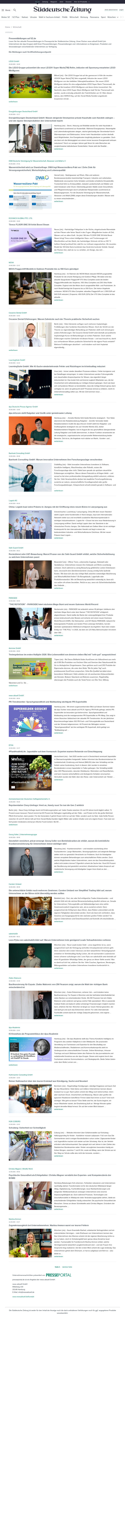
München (112, 17)
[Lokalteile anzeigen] (118, 17)
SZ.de (37, 2)
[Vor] (122, 17)
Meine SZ (5, 17)
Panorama (94, 17)
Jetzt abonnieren (111, 10)
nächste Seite (67, 1267)
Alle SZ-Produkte (80, 2)
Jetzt (61, 2)
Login (121, 10)
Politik (65, 17)
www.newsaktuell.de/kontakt (23, 1297)
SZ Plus (15, 17)
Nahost (25, 17)
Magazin (54, 2)
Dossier (69, 2)
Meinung (84, 17)
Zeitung (45, 2)
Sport (103, 17)
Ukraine (33, 17)
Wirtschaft (74, 17)
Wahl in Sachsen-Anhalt (49, 17)
